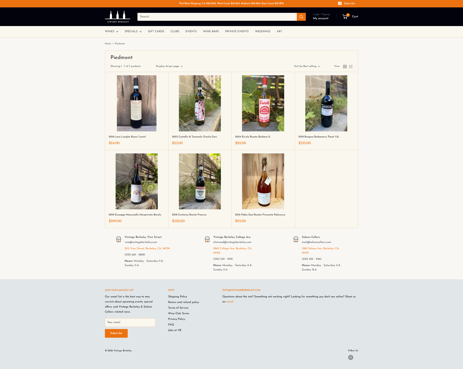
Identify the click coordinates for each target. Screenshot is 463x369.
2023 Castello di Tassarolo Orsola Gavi (194, 136)
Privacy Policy (176, 319)
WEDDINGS (262, 31)
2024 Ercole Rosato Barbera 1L (253, 136)
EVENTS (191, 31)
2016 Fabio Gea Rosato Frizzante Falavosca (260, 214)
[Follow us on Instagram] (350, 357)
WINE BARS (211, 31)
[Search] (301, 17)
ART (279, 31)
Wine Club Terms (178, 313)
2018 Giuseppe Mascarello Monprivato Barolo (135, 214)
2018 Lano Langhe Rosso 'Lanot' (127, 136)
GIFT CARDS (156, 31)
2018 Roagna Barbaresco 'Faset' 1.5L (318, 136)
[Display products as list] (350, 66)
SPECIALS (131, 31)
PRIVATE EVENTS (237, 31)
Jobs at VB (174, 330)
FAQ (171, 324)
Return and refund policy (183, 302)
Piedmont (120, 44)
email (229, 301)
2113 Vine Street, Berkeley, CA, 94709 (147, 248)
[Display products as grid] (345, 66)
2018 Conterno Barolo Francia (189, 214)
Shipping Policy (177, 296)
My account (320, 18)
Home (108, 44)
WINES (109, 31)
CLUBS (175, 31)
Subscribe (349, 3)
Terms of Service (178, 308)
